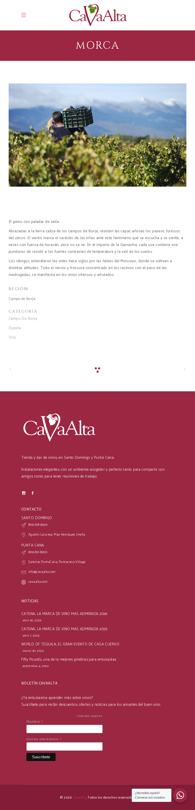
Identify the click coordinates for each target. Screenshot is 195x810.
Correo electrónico (43, 739)
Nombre (34, 721)
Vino (13, 337)
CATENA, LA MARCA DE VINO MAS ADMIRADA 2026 (64, 614)
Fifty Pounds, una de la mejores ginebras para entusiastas (68, 659)
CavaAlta (79, 797)
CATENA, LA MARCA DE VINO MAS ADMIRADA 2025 (64, 629)
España (15, 328)
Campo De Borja (23, 318)
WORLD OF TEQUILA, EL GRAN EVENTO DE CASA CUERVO (70, 644)
